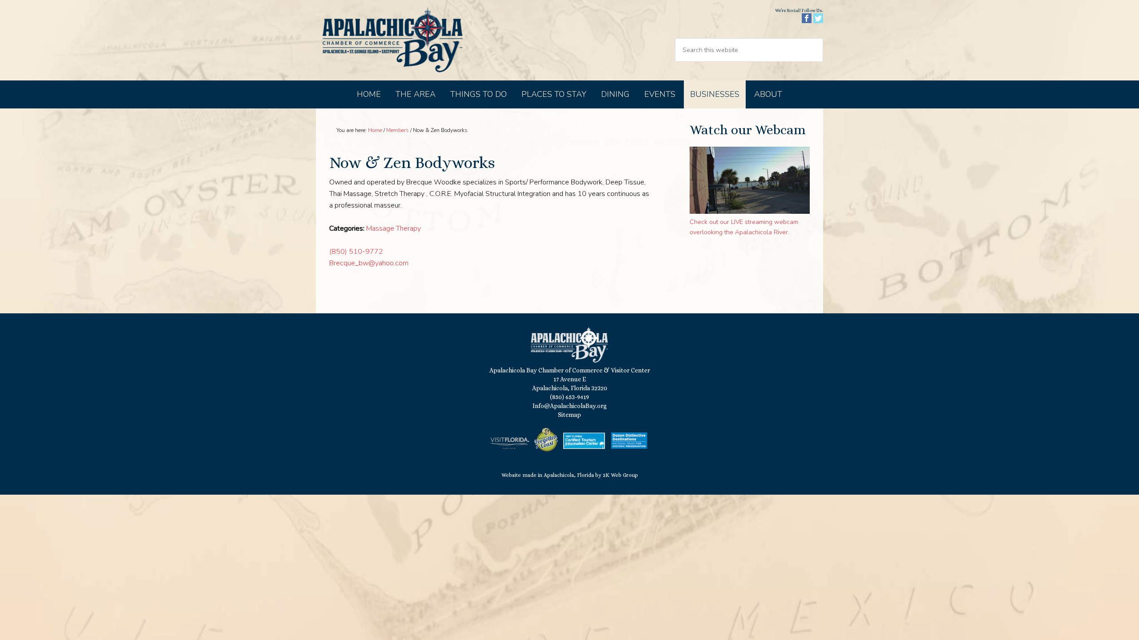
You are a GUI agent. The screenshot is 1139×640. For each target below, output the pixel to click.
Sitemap (569, 414)
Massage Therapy (393, 228)
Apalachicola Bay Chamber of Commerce (392, 40)
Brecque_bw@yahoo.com (368, 263)
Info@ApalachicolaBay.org (570, 405)
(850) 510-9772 (356, 251)
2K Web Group (620, 475)
